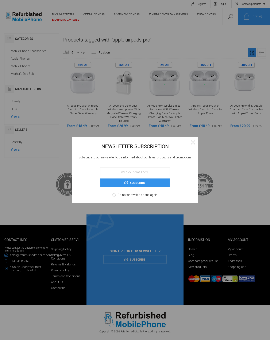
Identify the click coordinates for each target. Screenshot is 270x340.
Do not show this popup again (138, 195)
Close (193, 142)
